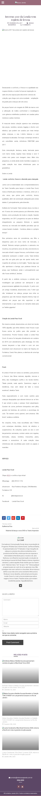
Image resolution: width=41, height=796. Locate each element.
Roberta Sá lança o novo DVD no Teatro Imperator (22, 530)
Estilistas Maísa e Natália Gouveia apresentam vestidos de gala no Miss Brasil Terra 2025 (20, 686)
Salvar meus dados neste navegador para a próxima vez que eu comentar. (19, 634)
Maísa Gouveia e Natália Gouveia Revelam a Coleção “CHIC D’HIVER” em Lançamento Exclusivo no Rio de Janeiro (19, 720)
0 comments (26, 25)
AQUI (8, 475)
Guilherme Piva (7, 526)
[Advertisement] (20, 9)
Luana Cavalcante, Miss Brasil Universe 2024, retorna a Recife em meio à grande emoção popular (20, 753)
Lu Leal (20, 540)
